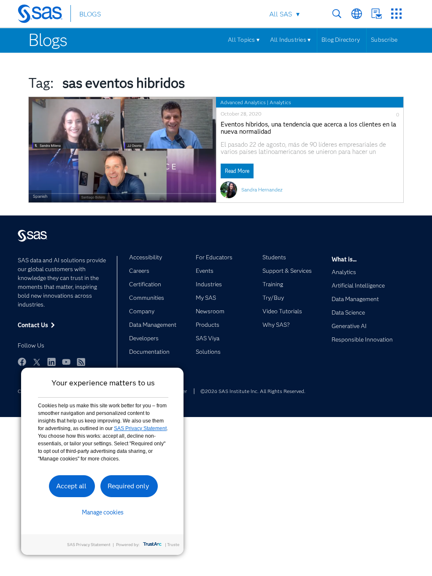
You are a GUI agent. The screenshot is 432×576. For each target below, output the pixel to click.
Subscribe (384, 39)
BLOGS (90, 14)
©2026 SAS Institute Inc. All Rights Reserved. (252, 391)
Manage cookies (103, 512)
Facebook (22, 362)
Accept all (71, 486)
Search (337, 13)
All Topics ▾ (243, 39)
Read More (237, 171)
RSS (81, 362)
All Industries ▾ (290, 39)
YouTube (66, 362)
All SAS (280, 14)
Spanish (40, 196)
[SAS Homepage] (44, 15)
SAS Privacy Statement (140, 428)
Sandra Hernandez (262, 189)
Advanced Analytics (243, 102)
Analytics (280, 102)
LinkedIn (51, 362)
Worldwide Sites (356, 13)
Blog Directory (340, 39)
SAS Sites (396, 13)
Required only (128, 486)
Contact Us (376, 13)
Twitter (36, 362)
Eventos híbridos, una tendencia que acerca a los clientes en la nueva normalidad (308, 128)
